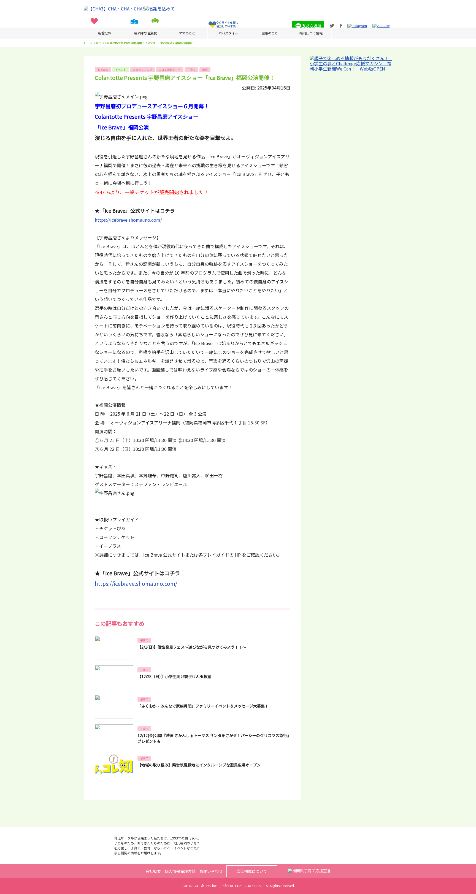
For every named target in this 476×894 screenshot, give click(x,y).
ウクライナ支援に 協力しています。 (227, 24)
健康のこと (269, 33)
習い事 (115, 29)
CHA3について (185, 29)
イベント (155, 29)
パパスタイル (228, 33)
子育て (94, 29)
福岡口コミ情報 (311, 33)
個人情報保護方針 (180, 871)
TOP (86, 43)
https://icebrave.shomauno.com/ (128, 219)
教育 (134, 29)
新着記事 (104, 33)
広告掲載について (251, 871)
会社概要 (153, 871)
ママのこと (187, 33)
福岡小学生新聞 (145, 33)
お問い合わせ (211, 871)
